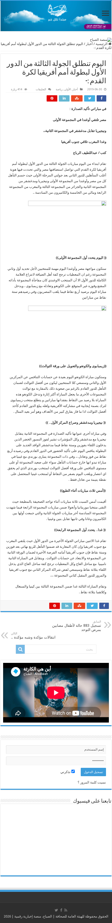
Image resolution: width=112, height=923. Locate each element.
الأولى (67, 89)
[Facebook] (61, 910)
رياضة (59, 89)
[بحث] (20, 649)
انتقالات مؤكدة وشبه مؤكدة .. (33, 635)
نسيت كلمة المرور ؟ (92, 782)
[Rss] (66, 910)
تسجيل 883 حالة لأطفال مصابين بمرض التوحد (76, 626)
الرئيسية (102, 44)
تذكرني (65, 772)
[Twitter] (56, 910)
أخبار (89, 44)
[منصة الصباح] (56, 16)
